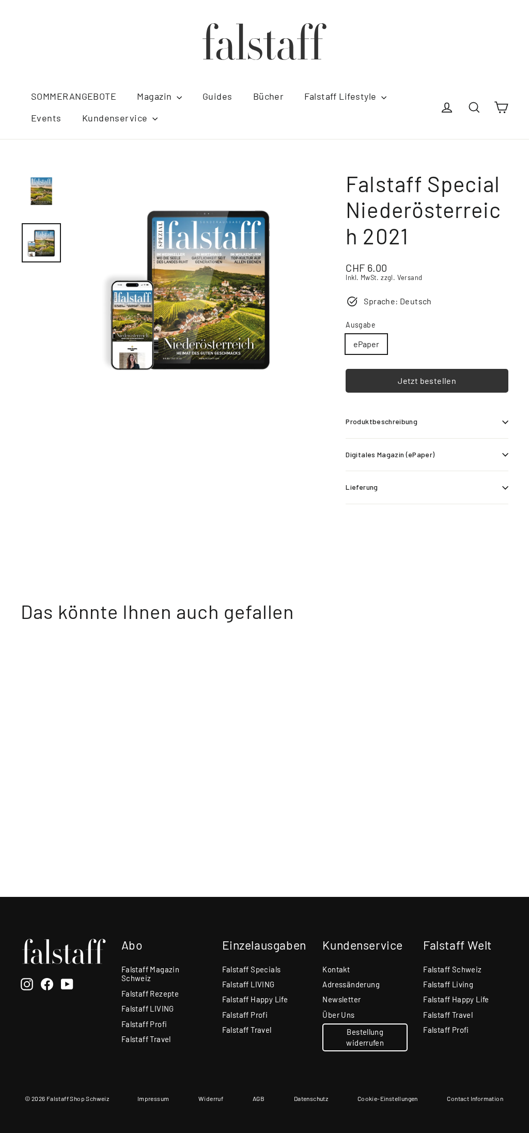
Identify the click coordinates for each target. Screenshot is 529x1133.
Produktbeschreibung (381, 421)
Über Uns (338, 1014)
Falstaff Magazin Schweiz (150, 974)
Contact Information (475, 1098)
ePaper (366, 344)
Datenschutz (311, 1098)
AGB (258, 1098)
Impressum (153, 1098)
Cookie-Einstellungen (387, 1098)
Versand (410, 277)
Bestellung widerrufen (365, 1037)
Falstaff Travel (146, 1039)
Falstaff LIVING (147, 1008)
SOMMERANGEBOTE (73, 96)
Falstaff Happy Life (255, 999)
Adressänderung (351, 984)
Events (46, 117)
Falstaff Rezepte (150, 993)
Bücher (268, 96)
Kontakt (336, 969)
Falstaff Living (448, 984)
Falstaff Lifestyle (341, 96)
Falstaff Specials (251, 969)
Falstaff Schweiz (452, 969)
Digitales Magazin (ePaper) (390, 454)
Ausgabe (360, 325)
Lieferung (362, 487)
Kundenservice (116, 117)
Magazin (155, 96)
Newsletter (341, 999)
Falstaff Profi (144, 1024)
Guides (217, 96)
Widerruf (210, 1098)
